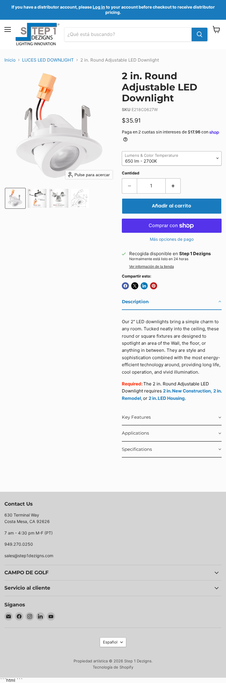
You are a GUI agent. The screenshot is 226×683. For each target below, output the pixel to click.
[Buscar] (199, 34)
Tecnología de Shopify (113, 667)
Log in (99, 6)
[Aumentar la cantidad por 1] (173, 186)
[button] (15, 198)
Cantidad (130, 173)
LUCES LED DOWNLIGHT (48, 59)
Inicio (10, 59)
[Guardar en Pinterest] (153, 285)
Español (110, 642)
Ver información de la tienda (151, 267)
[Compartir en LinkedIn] (144, 285)
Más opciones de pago (172, 239)
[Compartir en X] (134, 285)
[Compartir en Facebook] (125, 285)
